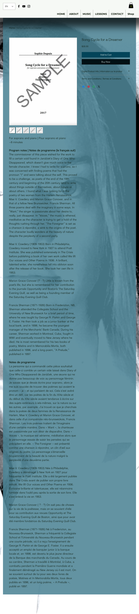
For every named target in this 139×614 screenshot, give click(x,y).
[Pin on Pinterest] (88, 86)
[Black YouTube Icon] (24, 6)
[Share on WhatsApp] (93, 86)
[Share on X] (99, 86)
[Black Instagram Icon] (29, 6)
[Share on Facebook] (83, 86)
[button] (131, 5)
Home (12, 27)
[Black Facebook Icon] (19, 6)
